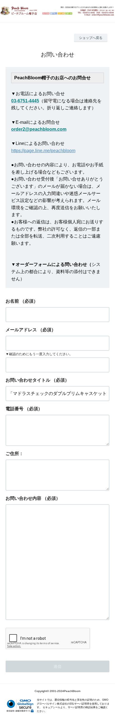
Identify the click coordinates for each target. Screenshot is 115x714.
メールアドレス (21, 329)
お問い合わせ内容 (23, 498)
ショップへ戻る (90, 38)
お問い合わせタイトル (28, 380)
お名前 (12, 301)
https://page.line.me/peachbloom (43, 150)
